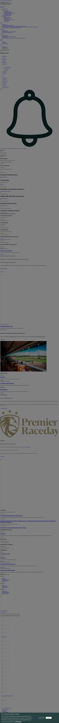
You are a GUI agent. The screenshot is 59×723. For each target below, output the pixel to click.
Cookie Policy (18, 721)
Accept (48, 717)
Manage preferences (42, 717)
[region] (29, 718)
